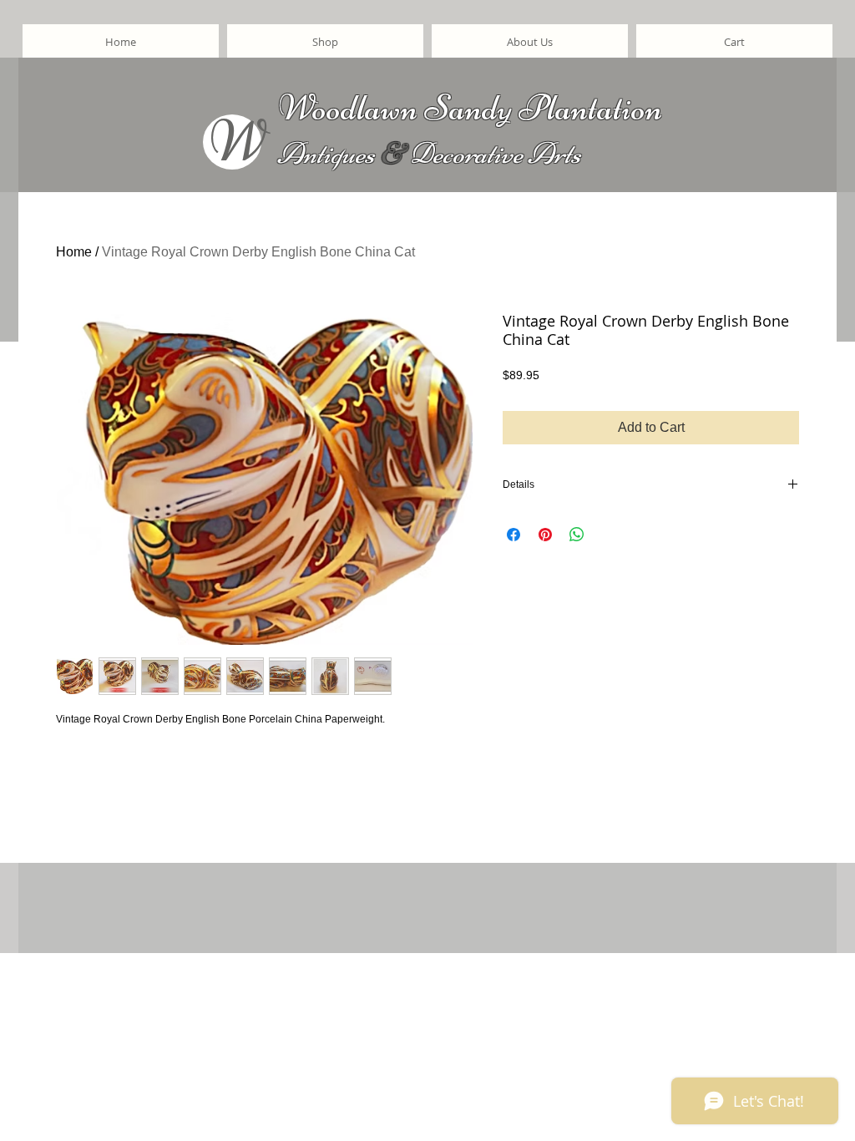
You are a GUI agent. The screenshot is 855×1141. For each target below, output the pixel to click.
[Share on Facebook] (513, 535)
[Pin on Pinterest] (545, 535)
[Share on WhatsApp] (577, 535)
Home (74, 252)
